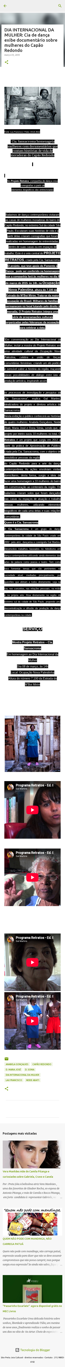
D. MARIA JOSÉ (13, 1069)
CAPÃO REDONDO (41, 1064)
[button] (6, 62)
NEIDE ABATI (32, 1080)
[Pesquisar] (60, 5)
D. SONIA (29, 1069)
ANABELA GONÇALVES (17, 1064)
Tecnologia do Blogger (35, 1350)
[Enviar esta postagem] (6, 1060)
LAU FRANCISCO (14, 1080)
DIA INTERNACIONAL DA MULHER (22, 1075)
